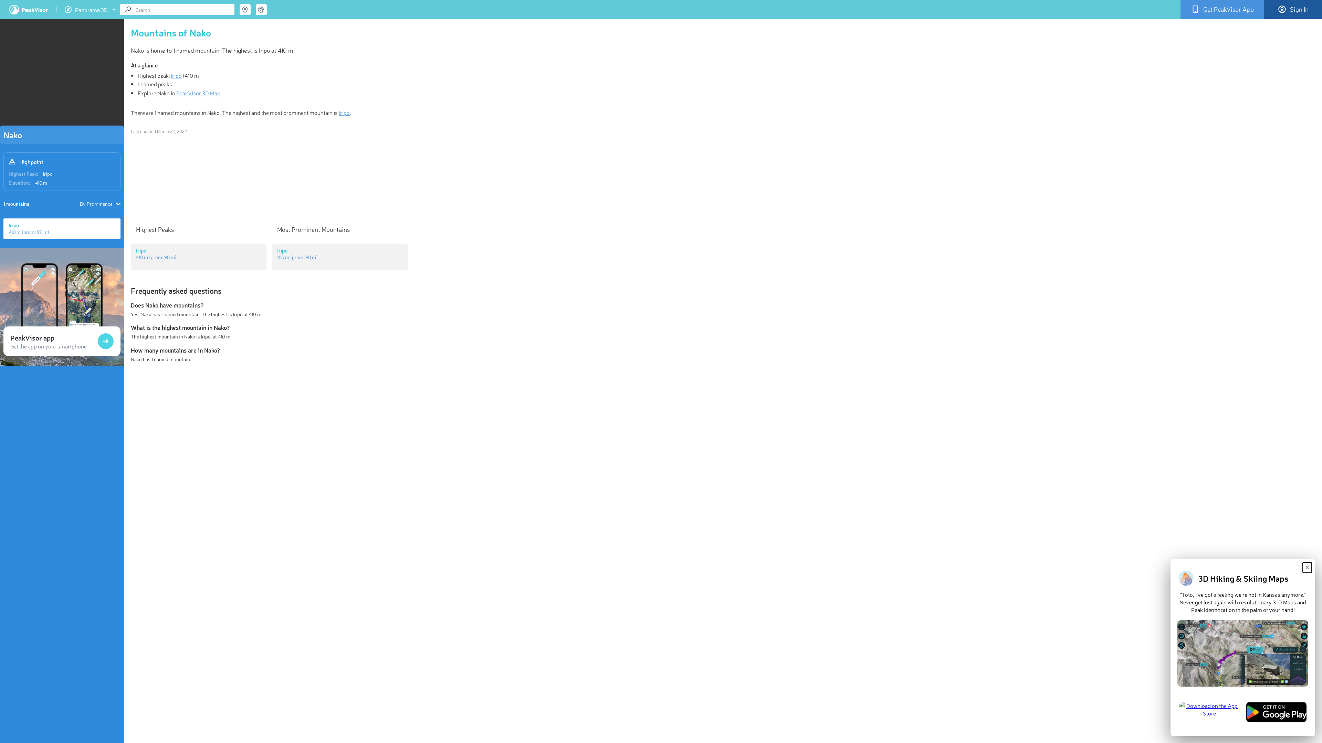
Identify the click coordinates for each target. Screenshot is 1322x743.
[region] (62, 74)
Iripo (48, 174)
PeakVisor (28, 9)
